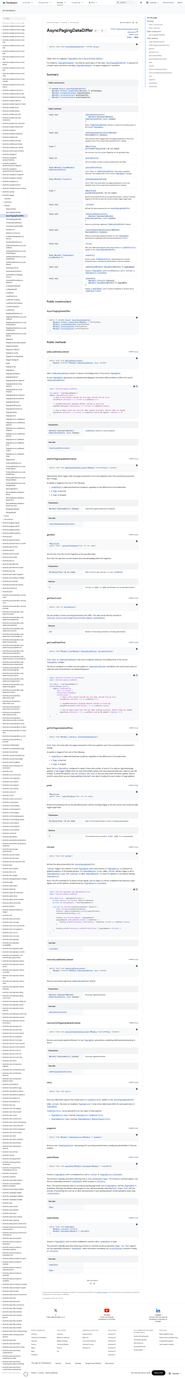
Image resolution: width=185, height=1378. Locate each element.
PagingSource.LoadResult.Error (89, 1115)
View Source (132, 32)
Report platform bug (166, 1334)
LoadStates (90, 431)
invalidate (53, 949)
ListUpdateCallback (68, 93)
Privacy (59, 1348)
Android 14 (112, 1344)
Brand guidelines (51, 1373)
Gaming (60, 1334)
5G (58, 1351)
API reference (9, 11)
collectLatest (53, 1193)
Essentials (26, 3)
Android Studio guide (141, 1336)
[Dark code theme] (137, 44)
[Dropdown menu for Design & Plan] (51, 2)
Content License (101, 1292)
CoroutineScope (115, 1249)
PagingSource (113, 869)
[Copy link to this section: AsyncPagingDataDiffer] (72, 311)
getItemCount (91, 158)
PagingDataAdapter (66, 63)
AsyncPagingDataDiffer (75, 47)
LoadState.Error (129, 247)
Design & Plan (43, 3)
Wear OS (86, 1337)
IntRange (97, 149)
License (41, 1373)
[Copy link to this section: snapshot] (58, 1128)
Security (34, 1341)
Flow (64, 167)
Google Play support (166, 1341)
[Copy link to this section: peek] (54, 785)
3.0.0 (136, 34)
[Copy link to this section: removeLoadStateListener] (75, 959)
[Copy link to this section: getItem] (57, 535)
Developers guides (140, 1340)
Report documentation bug (168, 1337)
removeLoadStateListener (96, 214)
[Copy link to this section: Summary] (60, 75)
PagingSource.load (60, 1115)
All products (109, 1363)
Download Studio (139, 1346)
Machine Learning (63, 1337)
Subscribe (158, 1373)
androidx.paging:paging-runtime (127, 29)
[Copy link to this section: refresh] (56, 847)
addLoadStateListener (95, 115)
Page (55, 491)
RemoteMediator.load (56, 874)
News (33, 1348)
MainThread (91, 146)
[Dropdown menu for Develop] (66, 2)
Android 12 (112, 1351)
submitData (90, 267)
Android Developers (53, 22)
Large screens (87, 1334)
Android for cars (88, 1344)
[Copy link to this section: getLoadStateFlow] (67, 642)
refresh (89, 204)
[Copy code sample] (137, 386)
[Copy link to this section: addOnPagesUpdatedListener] (79, 459)
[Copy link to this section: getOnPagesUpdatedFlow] (75, 728)
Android (34, 1334)
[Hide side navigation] (26, 1374)
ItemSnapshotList (103, 259)
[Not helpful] (136, 22)
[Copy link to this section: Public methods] (68, 342)
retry (88, 244)
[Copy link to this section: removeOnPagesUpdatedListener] (83, 1023)
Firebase (78, 1363)
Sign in (179, 3)
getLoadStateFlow (93, 167)
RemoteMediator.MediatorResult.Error (94, 1119)
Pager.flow (123, 1188)
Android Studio (168, 3)
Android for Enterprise (38, 1337)
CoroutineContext (67, 95)
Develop (60, 3)
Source (33, 1344)
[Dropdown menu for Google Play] (83, 2)
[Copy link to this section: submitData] (60, 1157)
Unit (105, 119)
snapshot (89, 255)
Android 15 (112, 1341)
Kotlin (129, 37)
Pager (105, 1179)
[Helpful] (133, 22)
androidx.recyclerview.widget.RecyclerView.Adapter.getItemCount (76, 618)
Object (96, 47)
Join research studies (166, 1344)
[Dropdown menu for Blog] (97, 2)
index (110, 836)
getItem (88, 149)
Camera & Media (62, 1344)
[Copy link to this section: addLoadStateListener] (71, 352)
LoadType (74, 874)
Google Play (76, 3)
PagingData (73, 59)
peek (87, 193)
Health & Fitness (62, 1341)
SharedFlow (63, 768)
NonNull (56, 91)
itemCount (119, 572)
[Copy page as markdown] (102, 31)
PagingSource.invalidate (96, 273)
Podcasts (34, 1355)
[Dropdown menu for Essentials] (33, 2)
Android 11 (111, 1355)
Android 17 (112, 1334)
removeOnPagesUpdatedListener (98, 230)
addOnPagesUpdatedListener (97, 133)
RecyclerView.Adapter (93, 59)
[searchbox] (14, 18)
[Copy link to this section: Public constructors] (73, 302)
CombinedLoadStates (93, 119)
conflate (82, 774)
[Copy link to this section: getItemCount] (63, 598)
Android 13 (112, 1348)
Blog (93, 3)
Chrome (68, 1363)
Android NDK (138, 1350)
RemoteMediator (90, 871)
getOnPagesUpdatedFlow (95, 179)
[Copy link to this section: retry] (54, 1082)
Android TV (86, 1348)
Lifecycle (101, 281)
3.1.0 (136, 459)
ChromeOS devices (89, 1341)
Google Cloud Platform (93, 1363)
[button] (14, 26)
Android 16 (112, 1337)
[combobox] (126, 3)
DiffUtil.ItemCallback (69, 91)
